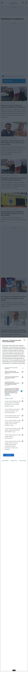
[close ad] (14, 670)
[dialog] (14, 506)
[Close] (24, 340)
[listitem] (14, 368)
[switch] (22, 372)
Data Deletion (5, 460)
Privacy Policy (22, 460)
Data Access (14, 460)
